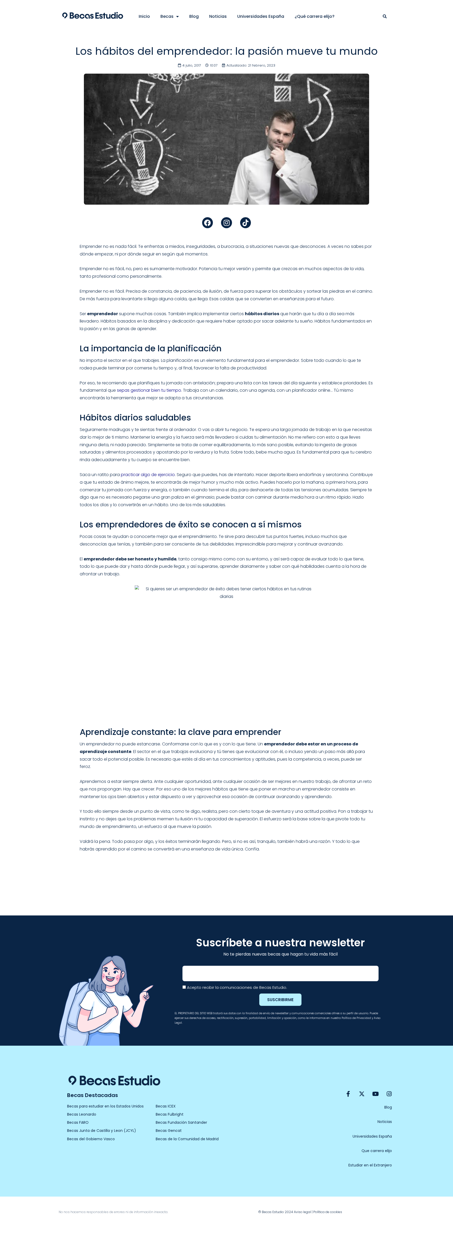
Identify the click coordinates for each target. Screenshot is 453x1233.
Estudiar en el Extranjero (370, 1165)
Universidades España (260, 16)
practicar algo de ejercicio (148, 475)
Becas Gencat (169, 1130)
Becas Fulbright (170, 1114)
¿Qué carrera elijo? (315, 16)
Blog (194, 16)
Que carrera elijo (377, 1150)
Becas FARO (78, 1122)
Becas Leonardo (81, 1114)
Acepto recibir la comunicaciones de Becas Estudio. (237, 987)
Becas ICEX (166, 1106)
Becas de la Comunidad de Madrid (187, 1139)
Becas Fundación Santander (181, 1122)
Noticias (218, 16)
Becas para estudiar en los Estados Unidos (105, 1106)
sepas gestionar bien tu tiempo (149, 390)
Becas (167, 16)
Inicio (144, 16)
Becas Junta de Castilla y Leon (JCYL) (101, 1130)
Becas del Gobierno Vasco (91, 1139)
